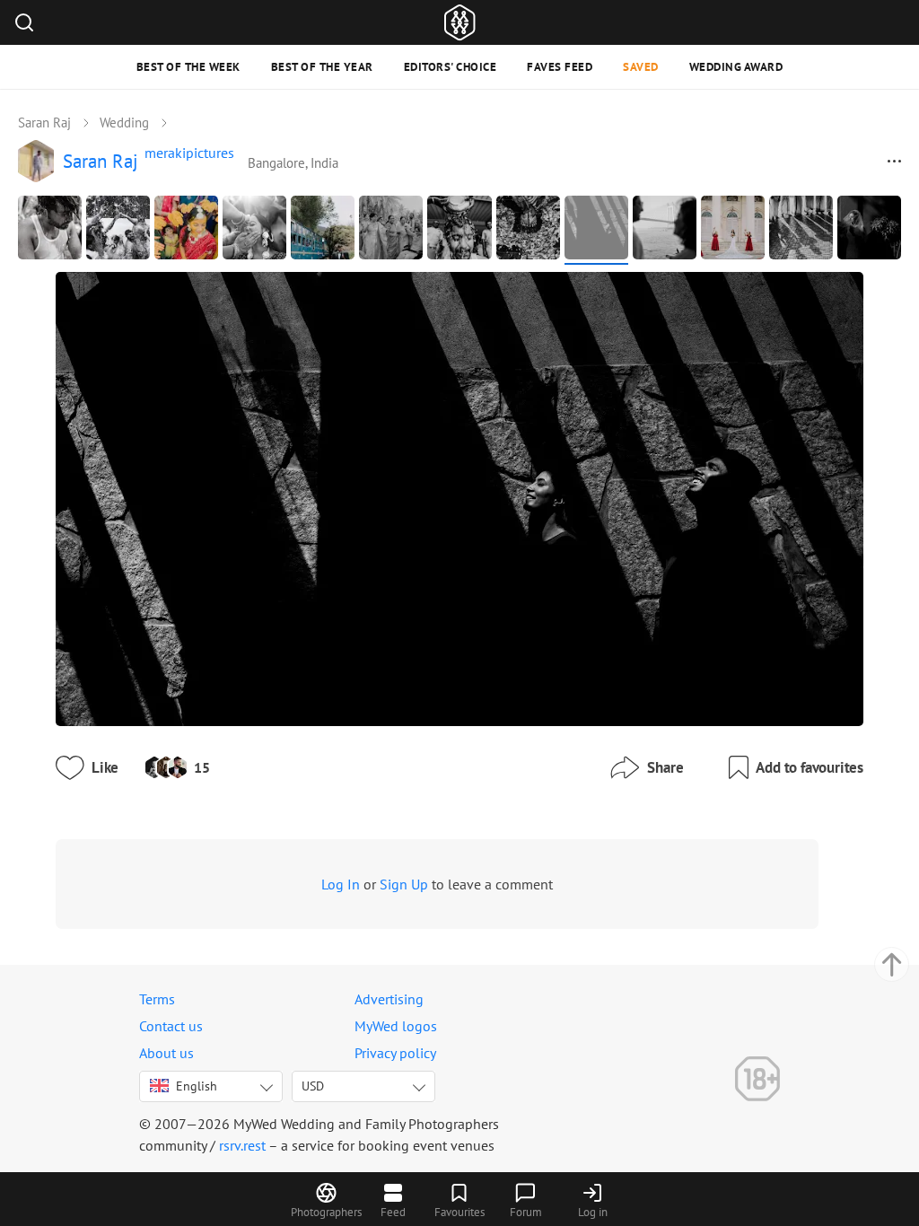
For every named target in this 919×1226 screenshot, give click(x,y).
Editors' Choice (450, 66)
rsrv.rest (242, 1145)
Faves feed (559, 66)
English (196, 1086)
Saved (641, 66)
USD (313, 1086)
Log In (340, 884)
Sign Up (404, 884)
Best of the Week (188, 66)
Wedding (124, 122)
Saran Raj (44, 122)
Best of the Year (322, 66)
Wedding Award (736, 66)
